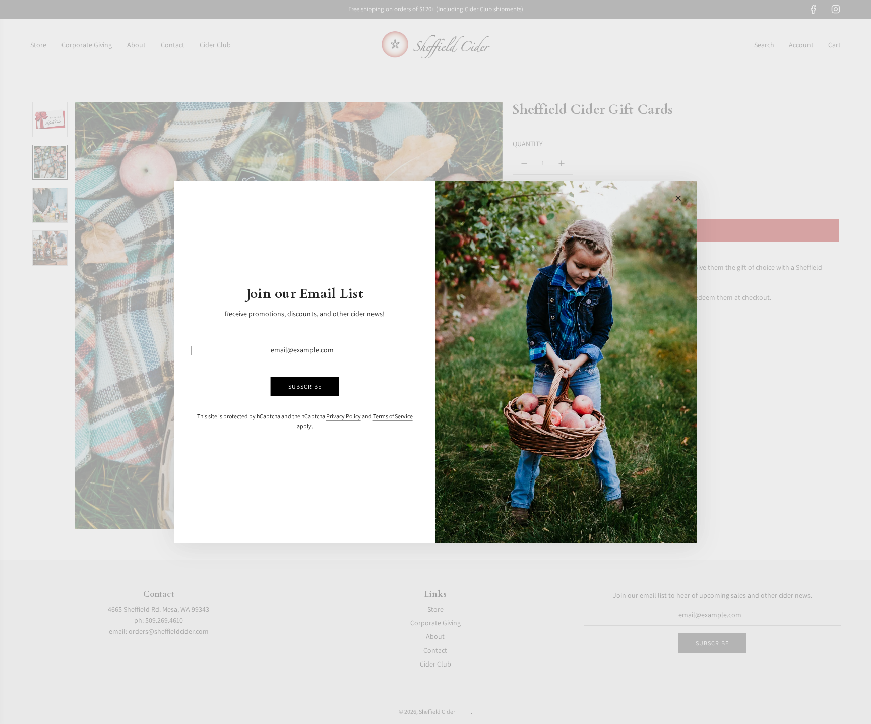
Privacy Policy (343, 416)
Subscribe (305, 386)
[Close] (678, 198)
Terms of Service (393, 416)
